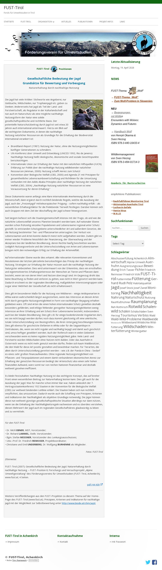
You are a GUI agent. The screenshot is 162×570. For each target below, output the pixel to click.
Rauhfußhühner (120, 302)
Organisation (45, 21)
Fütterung (141, 278)
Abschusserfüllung (122, 258)
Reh (113, 307)
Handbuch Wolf (123, 131)
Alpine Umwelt (136, 262)
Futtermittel (124, 279)
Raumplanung (144, 301)
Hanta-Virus (119, 210)
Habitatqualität (142, 283)
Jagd (115, 287)
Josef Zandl (140, 288)
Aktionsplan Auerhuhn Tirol (128, 204)
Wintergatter (139, 331)
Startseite (9, 21)
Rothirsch (122, 307)
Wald (152, 315)
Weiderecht (116, 323)
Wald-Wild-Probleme (126, 319)
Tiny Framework (19, 560)
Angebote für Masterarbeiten (128, 183)
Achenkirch (140, 258)
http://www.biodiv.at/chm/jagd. (79, 503)
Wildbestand (129, 322)
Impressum (13, 541)
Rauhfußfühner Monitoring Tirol (131, 201)
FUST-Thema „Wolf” (126, 97)
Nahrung (118, 297)
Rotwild (135, 306)
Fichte (139, 269)
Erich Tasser (127, 270)
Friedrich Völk (131, 274)
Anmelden (33, 560)
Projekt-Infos (106, 21)
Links (122, 21)
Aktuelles (66, 21)
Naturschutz (134, 297)
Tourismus (129, 315)
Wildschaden (135, 326)
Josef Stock (126, 288)
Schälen (124, 311)
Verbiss (143, 315)
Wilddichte (143, 322)
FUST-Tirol (13, 7)
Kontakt (64, 541)
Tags (114, 236)
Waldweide (150, 319)
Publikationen (85, 21)
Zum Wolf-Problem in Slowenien (133, 101)
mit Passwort (119, 541)
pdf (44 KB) (95, 484)
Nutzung (150, 297)
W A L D (117, 213)
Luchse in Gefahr (122, 207)
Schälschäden (139, 311)
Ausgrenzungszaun (131, 266)
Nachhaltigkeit (136, 292)
